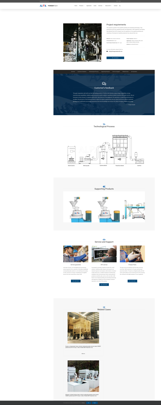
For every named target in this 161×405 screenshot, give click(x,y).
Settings (83, 402)
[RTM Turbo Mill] (104, 130)
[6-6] (82, 23)
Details (84, 353)
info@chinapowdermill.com (44, 1)
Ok (88, 402)
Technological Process (94, 71)
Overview (73, 71)
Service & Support (116, 71)
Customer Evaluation (82, 71)
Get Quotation (134, 71)
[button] (119, 6)
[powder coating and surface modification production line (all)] (111, 211)
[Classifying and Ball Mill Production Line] (139, 210)
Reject (95, 402)
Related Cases (126, 71)
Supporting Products (105, 71)
